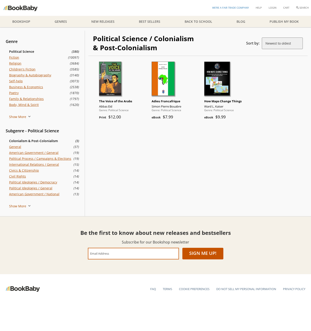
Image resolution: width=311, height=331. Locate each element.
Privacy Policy (294, 289)
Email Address (99, 253)
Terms (167, 289)
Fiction (14, 57)
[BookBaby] (24, 8)
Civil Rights (17, 176)
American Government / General (34, 152)
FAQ (153, 289)
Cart (286, 7)
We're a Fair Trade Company (230, 7)
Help (259, 7)
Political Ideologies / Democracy (33, 182)
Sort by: (253, 43)
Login (272, 7)
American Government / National (34, 194)
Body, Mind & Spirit (24, 105)
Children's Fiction (22, 69)
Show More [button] (18, 117)
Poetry (14, 93)
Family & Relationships (26, 99)
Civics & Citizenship (24, 170)
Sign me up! (203, 253)
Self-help (16, 81)
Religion (15, 63)
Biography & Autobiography (30, 75)
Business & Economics (26, 87)
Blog (241, 21)
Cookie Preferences (194, 289)
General (15, 147)
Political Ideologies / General (30, 188)
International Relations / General (34, 164)
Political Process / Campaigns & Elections (40, 158)
